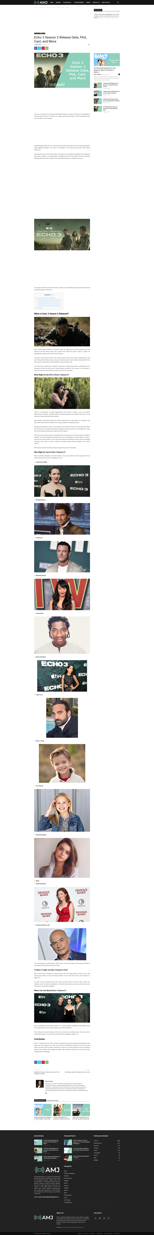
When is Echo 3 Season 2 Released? (45, 298)
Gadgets (58, 2)
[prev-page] (35, 1122)
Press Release (67, 1195)
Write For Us (106, 2)
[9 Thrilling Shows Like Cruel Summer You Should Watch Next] (98, 109)
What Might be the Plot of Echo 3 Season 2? (49, 300)
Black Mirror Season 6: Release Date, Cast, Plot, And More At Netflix (46, 1073)
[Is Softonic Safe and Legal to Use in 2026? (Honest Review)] (68, 1150)
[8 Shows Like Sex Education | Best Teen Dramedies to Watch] (98, 101)
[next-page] (38, 1122)
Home (51, 2)
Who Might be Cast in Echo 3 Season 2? (48, 302)
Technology (67, 2)
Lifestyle (66, 1188)
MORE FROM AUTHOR (52, 1100)
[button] (118, 2)
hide (51, 294)
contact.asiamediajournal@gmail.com (109, 17)
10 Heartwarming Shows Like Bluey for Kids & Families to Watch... (105, 70)
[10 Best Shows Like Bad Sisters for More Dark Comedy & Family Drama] (81, 1110)
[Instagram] (99, 1218)
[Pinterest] (43, 48)
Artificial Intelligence (69, 1173)
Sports (88, 2)
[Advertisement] (62, 21)
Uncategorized (68, 1202)
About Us (80, 1233)
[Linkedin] (46, 1093)
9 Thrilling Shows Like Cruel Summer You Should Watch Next (110, 108)
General (43, 33)
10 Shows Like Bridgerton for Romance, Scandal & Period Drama (110, 85)
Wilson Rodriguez (97, 74)
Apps (65, 1171)
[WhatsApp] (46, 48)
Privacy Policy (99, 1233)
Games (66, 1183)
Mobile (66, 1190)
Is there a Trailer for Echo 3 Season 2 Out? (49, 304)
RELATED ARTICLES (40, 1100)
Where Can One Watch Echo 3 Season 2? (49, 306)
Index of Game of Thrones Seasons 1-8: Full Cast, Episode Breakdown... (81, 1142)
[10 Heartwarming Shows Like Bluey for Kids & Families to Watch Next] (43, 1110)
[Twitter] (39, 48)
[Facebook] (35, 48)
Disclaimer (92, 1233)
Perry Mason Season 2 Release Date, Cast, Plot (77, 1072)
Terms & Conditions (108, 1233)
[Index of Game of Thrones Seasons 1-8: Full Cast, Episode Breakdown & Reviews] (68, 1142)
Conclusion (38, 308)
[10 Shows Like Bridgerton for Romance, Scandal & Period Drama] (62, 1110)
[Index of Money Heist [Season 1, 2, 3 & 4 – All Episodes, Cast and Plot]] (68, 1158)
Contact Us (96, 2)
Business (66, 1176)
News (65, 1192)
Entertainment (79, 2)
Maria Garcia (38, 44)
